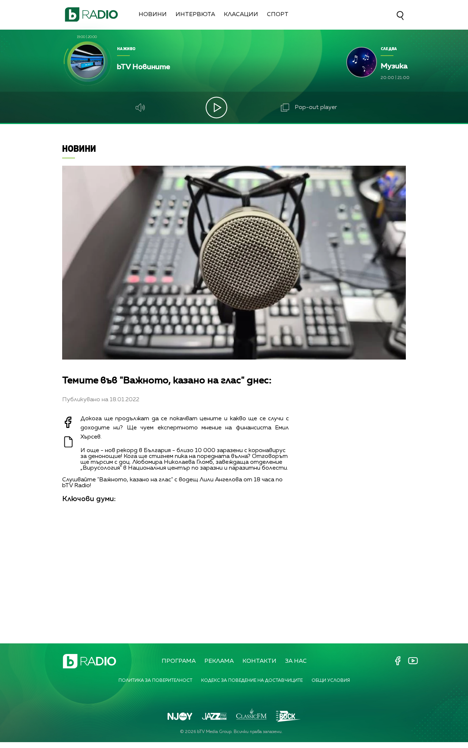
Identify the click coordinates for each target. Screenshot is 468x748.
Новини (153, 15)
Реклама (219, 661)
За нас (296, 661)
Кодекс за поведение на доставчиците (252, 681)
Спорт (277, 15)
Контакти (259, 661)
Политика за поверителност (155, 681)
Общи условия (331, 681)
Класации (241, 15)
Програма (179, 661)
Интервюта (195, 15)
